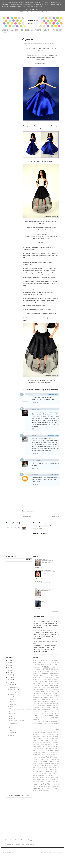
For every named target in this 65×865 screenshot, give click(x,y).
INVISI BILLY (54, 714)
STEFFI (57, 775)
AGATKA (56, 660)
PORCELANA (55, 759)
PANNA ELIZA (37, 755)
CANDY (35, 689)
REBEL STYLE (55, 763)
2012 (9, 735)
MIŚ (49, 746)
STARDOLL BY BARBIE (45, 775)
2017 (9, 672)
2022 (9, 660)
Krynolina (12, 718)
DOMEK (35, 702)
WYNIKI (57, 789)
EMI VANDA (41, 702)
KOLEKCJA (47, 724)
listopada (12, 687)
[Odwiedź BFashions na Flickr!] (20, 529)
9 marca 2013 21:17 (53, 474)
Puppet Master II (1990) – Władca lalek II (45, 583)
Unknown (35, 475)
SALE (46, 769)
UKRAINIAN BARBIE (38, 786)
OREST (43, 753)
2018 (9, 670)
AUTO (38, 667)
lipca (11, 697)
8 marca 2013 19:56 (53, 435)
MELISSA (43, 742)
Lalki (32, 12)
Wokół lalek (40, 12)
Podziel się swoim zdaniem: (47, 390)
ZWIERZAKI (46, 791)
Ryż (10, 716)
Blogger (27, 796)
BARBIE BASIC (48, 669)
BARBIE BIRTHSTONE (52, 671)
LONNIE (38, 736)
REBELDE (36, 765)
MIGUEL (45, 746)
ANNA (46, 664)
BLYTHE (56, 685)
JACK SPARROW (48, 716)
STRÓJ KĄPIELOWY (52, 777)
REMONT (56, 765)
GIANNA (56, 708)
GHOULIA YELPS (45, 708)
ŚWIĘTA (52, 779)
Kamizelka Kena (45, 590)
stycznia (12, 732)
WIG (57, 786)
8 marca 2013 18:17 (53, 394)
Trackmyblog (59, 852)
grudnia (12, 685)
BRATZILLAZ (55, 687)
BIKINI (51, 685)
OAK (51, 751)
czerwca (12, 699)
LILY (45, 734)
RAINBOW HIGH (37, 763)
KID (38, 724)
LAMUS (41, 734)
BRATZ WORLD (47, 687)
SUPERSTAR (45, 779)
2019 (9, 668)
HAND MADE (36, 710)
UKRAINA (56, 784)
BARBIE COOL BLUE (39, 673)
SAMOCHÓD (52, 769)
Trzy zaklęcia (13, 723)
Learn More (30, 9)
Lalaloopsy (35, 728)
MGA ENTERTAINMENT (48, 744)
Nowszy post (27, 517)
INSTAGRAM (44, 714)
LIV (58, 734)
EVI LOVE (40, 704)
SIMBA (47, 771)
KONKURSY (55, 724)
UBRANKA (46, 783)
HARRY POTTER (45, 710)
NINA (42, 751)
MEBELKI (36, 742)
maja (11, 702)
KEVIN (35, 724)
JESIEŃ (42, 720)
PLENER (49, 757)
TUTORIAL (56, 781)
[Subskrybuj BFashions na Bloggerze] (16, 529)
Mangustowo (39, 581)
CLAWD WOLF (55, 689)
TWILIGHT (36, 784)
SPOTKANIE (47, 773)
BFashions (12, 852)
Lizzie (34, 736)
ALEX (42, 662)
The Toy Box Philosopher (43, 570)
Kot (10, 711)
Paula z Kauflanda (47, 755)
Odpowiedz (35, 402)
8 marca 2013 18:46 (53, 409)
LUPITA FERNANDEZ (38, 738)
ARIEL (34, 667)
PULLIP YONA (54, 761)
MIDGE (40, 746)
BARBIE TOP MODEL (46, 681)
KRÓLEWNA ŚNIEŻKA (52, 726)
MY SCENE (56, 749)
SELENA (35, 771)
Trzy (10, 725)
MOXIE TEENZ (42, 749)
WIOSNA (12, 714)
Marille (34, 435)
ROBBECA (44, 767)
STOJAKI (41, 777)
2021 (9, 663)
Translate (39, 528)
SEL (57, 769)
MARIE (42, 740)
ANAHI (42, 664)
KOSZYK (42, 726)
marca (12, 706)
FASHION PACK (48, 704)
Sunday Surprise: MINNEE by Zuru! (48, 572)
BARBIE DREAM (49, 673)
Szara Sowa (36, 460)
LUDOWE (56, 736)
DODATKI (48, 700)
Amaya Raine (36, 664)
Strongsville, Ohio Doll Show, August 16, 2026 (47, 561)
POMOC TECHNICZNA (39, 759)
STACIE (35, 775)
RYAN (42, 769)
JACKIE (56, 716)
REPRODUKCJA (37, 767)
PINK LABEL (41, 757)
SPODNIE (40, 773)
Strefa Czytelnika (50, 12)
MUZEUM (49, 749)
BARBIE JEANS (54, 677)
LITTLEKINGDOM (51, 734)
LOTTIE (51, 736)
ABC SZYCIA (49, 660)
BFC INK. (41, 685)
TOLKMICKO (36, 781)
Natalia (25, 43)
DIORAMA (44, 697)
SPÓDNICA (56, 773)
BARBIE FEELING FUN (40, 677)
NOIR (47, 751)
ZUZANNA (36, 791)
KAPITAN (35, 722)
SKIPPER (52, 771)
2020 (9, 665)
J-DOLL (40, 716)
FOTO (43, 706)
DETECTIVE (50, 695)
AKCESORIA (36, 662)
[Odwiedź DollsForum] (9, 529)
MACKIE (52, 738)
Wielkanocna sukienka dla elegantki (20, 709)
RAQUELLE (44, 43)
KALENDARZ (48, 720)
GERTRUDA (36, 708)
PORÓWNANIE (37, 761)
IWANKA (35, 716)
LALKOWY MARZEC (46, 732)
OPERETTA (36, 753)
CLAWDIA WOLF (49, 691)
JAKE (52, 718)
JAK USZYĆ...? (37, 718)
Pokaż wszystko (55, 611)
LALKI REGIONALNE (45, 730)
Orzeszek (47, 753)
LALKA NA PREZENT (47, 728)
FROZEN (49, 706)
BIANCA (47, 685)
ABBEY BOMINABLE (39, 660)
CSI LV (40, 693)
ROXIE (34, 769)
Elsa (42, 601)
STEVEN (35, 777)
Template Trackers (51, 852)
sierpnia (12, 694)
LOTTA (46, 736)
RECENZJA (46, 765)
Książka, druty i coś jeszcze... (44, 589)
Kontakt (60, 12)
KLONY (41, 724)
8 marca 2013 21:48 (53, 460)
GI (51, 708)
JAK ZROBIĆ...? (46, 718)
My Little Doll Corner (41, 559)
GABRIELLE (55, 706)
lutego (12, 730)
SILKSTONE (41, 771)
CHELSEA (40, 689)
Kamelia (37, 600)
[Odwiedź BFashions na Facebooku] (12, 529)
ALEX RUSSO (48, 662)
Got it (38, 9)
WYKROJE (25, 45)
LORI (42, 736)
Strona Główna (11, 12)
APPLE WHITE (54, 664)
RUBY (38, 769)
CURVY (45, 693)
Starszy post (55, 517)
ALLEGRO (56, 662)
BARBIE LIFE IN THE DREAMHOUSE (43, 679)
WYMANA (49, 789)
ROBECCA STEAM (53, 767)
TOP (42, 781)
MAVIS (57, 740)
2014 (9, 680)
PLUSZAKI (56, 757)
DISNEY (51, 698)
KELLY (40, 722)
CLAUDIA (47, 689)
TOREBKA (48, 781)
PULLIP (45, 761)
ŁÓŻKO (47, 738)
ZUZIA (40, 791)
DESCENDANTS (42, 695)
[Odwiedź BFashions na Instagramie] (24, 529)
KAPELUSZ (56, 720)
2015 (9, 677)
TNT (57, 779)
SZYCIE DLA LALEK (23, 12)
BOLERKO (35, 687)
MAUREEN (49, 740)
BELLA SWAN (50, 683)
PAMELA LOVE (55, 753)
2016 (9, 675)
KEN (43, 722)
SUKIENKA (51, 43)
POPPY (48, 759)
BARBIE (45, 666)
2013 (9, 682)
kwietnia (12, 704)
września (12, 692)
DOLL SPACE (55, 700)
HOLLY (52, 710)
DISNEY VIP (42, 700)
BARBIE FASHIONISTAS (34, 43)
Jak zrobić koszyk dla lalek (41, 619)
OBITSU (56, 751)
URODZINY (47, 786)
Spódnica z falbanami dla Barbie (42, 630)
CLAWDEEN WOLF (38, 691)
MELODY (49, 742)
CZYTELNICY (50, 693)
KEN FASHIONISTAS (52, 722)
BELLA (43, 683)
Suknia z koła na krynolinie (17, 721)
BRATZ (40, 687)
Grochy (11, 728)
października (14, 689)
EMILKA (47, 702)
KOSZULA (35, 726)
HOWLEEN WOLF (49, 712)
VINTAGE (53, 786)
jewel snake (35, 409)
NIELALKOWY (36, 751)
